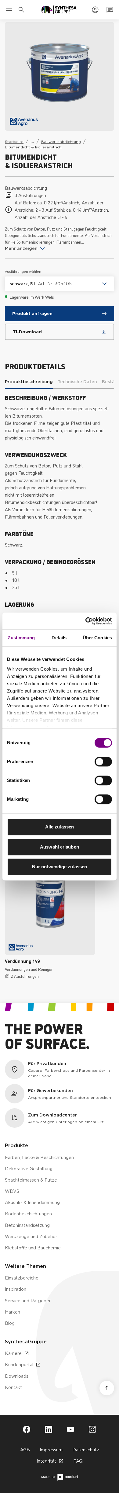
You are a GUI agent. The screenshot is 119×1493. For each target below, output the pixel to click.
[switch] (103, 761)
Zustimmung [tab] (21, 637)
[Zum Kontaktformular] (110, 9)
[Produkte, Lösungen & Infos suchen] (22, 9)
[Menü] (9, 9)
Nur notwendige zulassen (59, 866)
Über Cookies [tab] (97, 637)
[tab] (29, 382)
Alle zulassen (59, 826)
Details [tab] (59, 637)
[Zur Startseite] (59, 9)
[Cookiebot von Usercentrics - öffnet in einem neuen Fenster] (85, 621)
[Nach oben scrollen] (106, 1388)
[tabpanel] (59, 550)
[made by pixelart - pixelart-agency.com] (60, 1477)
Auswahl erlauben (59, 846)
